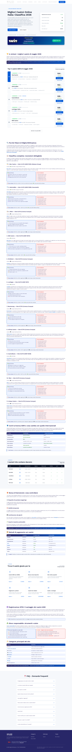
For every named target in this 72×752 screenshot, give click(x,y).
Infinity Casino (9, 334)
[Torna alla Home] (10, 2)
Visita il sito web (56, 40)
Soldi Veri (32, 736)
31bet (8, 216)
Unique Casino (9, 405)
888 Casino (9, 240)
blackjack (56, 517)
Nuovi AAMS (33, 738)
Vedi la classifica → (12, 29)
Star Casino (9, 168)
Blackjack (10, 654)
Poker (9, 658)
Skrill (50, 312)
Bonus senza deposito (12, 648)
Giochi (44, 736)
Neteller (54, 312)
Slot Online (57, 736)
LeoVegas (8, 286)
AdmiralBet (9, 191)
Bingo (9, 660)
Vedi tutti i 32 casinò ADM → (36, 130)
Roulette (9, 656)
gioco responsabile (11, 625)
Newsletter (62, 1)
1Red (7, 382)
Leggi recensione (59, 80)
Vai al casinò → (59, 78)
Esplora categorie (23, 29)
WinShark (8, 263)
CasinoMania (9, 358)
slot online (34, 517)
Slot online (10, 652)
